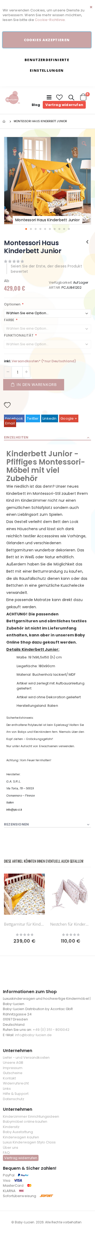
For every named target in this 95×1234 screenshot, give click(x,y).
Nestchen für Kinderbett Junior (70, 924)
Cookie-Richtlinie (50, 19)
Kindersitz (11, 1126)
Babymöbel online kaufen (25, 1121)
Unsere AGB (13, 1062)
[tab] (47, 437)
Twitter (33, 418)
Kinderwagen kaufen (21, 1137)
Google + (68, 418)
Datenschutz (14, 1098)
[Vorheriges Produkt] (87, 242)
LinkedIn (49, 418)
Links (7, 1088)
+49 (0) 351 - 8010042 (51, 1029)
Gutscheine (13, 1072)
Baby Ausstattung (18, 1131)
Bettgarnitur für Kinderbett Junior (24, 924)
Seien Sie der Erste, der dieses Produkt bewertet (46, 268)
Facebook (14, 418)
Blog (36, 104)
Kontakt (9, 1078)
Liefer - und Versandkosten (26, 1057)
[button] (59, 97)
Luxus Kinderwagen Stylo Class (29, 1142)
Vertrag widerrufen (64, 104)
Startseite (4, 121)
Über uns (10, 1147)
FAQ (6, 1152)
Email (10, 423)
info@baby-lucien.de (33, 1034)
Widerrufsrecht (16, 1083)
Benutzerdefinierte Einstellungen (47, 65)
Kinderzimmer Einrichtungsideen (31, 1116)
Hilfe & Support (15, 1093)
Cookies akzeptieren (47, 39)
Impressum (13, 1067)
